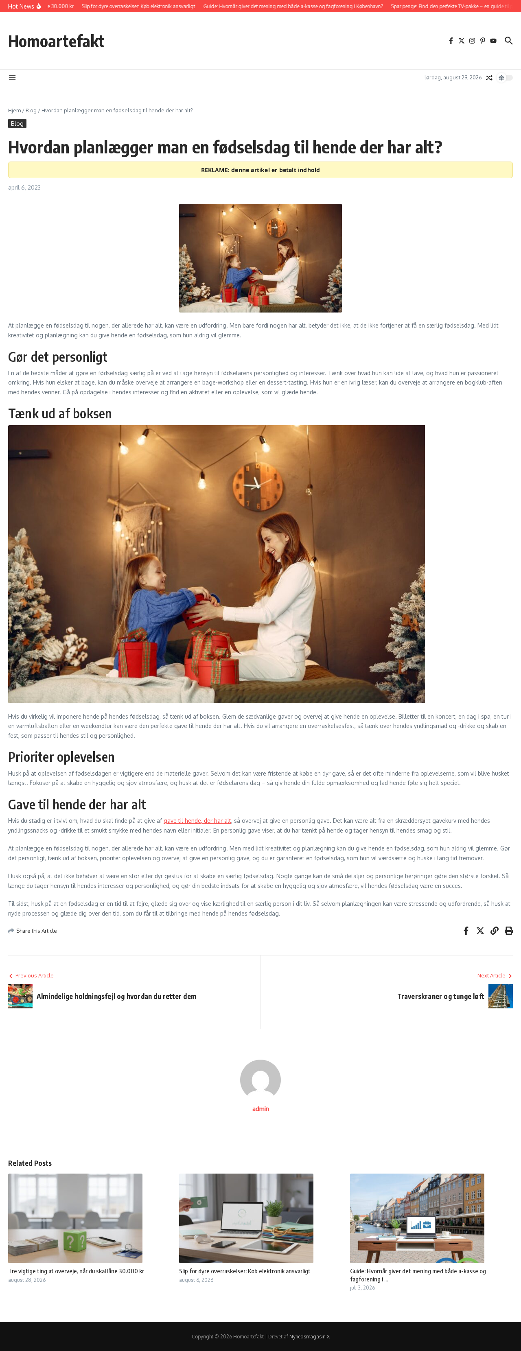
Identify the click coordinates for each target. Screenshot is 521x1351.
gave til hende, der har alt (197, 820)
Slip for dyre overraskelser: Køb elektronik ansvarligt (245, 1270)
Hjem (14, 110)
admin (260, 1109)
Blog (31, 110)
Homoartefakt (56, 41)
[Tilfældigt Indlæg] (489, 77)
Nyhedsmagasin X (309, 1337)
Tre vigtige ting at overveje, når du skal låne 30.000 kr (76, 1270)
